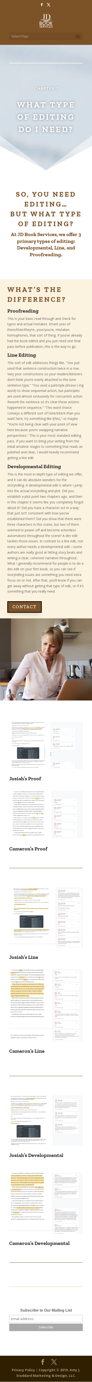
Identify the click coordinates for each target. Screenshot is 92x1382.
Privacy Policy (23, 1370)
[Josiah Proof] (46, 768)
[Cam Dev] (46, 1232)
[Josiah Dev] (46, 1144)
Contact (25, 606)
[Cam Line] (46, 1040)
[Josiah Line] (46, 946)
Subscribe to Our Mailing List (46, 1310)
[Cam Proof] (46, 837)
